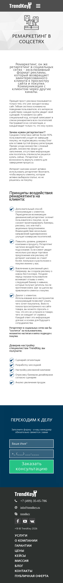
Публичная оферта (31, 576)
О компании (26, 540)
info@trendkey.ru (30, 507)
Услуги (21, 535)
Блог (19, 566)
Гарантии (23, 545)
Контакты (23, 571)
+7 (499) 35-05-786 (33, 500)
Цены (19, 551)
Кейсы (20, 556)
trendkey (25, 513)
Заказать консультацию (31, 466)
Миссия (22, 561)
